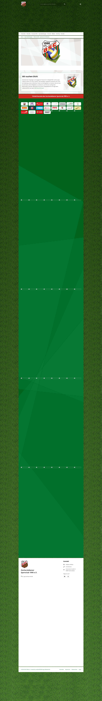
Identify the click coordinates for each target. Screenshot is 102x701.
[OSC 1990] (24, 103)
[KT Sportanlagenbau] (77, 111)
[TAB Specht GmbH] (62, 467)
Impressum (67, 669)
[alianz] (77, 200)
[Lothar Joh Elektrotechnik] (47, 107)
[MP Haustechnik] (24, 467)
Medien (53, 33)
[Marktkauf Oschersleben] (54, 467)
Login (80, 669)
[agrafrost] (39, 200)
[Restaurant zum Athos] (77, 378)
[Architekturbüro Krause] (69, 289)
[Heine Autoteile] (32, 107)
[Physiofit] (77, 103)
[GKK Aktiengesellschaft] (24, 289)
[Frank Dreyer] (69, 378)
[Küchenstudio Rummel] (39, 289)
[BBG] (32, 289)
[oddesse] (62, 103)
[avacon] (69, 467)
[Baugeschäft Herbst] (47, 111)
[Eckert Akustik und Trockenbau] (62, 200)
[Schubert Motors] (32, 467)
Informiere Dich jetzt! (39, 88)
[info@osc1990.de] (64, 564)
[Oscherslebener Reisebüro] (54, 289)
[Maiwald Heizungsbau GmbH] (62, 378)
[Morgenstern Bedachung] (62, 111)
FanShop (58, 33)
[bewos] (77, 467)
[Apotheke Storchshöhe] (39, 467)
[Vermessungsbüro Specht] (54, 378)
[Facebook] (64, 576)
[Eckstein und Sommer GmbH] (47, 467)
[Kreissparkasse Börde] (39, 103)
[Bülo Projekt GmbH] (47, 200)
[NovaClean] (54, 111)
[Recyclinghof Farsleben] (69, 103)
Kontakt (62, 33)
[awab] (24, 200)
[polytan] (69, 111)
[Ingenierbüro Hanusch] (32, 378)
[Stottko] (24, 378)
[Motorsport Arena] (69, 107)
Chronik (49, 33)
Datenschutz (74, 669)
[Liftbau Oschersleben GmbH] (24, 107)
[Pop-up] (80, 4)
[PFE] (54, 107)
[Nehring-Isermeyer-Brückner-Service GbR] (77, 107)
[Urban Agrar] (62, 289)
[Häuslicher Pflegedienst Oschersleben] (24, 111)
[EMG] (47, 289)
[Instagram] (68, 576)
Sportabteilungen (42, 33)
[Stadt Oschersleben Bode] (62, 107)
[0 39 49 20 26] (64, 567)
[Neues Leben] (54, 103)
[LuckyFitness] (47, 103)
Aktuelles (29, 33)
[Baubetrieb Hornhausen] (39, 378)
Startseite (23, 33)
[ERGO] (54, 200)
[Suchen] (64, 4)
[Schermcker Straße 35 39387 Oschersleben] (64, 570)
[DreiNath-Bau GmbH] (69, 200)
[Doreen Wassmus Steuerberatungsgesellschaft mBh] (39, 107)
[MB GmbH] (32, 103)
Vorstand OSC (34, 33)
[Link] (23, 4)
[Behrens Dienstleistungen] (77, 289)
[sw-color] (47, 378)
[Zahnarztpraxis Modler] (32, 111)
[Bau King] (32, 200)
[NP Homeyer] (39, 111)
